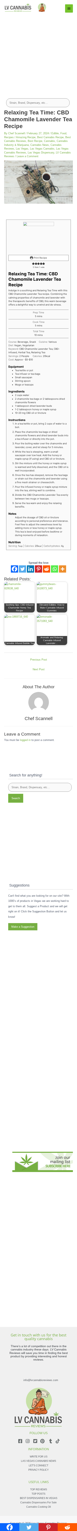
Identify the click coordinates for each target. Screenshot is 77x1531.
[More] (62, 569)
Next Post (39, 669)
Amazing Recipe (26, 137)
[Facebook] (14, 569)
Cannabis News (39, 144)
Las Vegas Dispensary (41, 152)
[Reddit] (46, 569)
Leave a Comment (27, 156)
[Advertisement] (38, 53)
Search (15, 798)
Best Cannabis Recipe (50, 137)
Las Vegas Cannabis (42, 148)
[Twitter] (22, 569)
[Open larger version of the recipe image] (38, 237)
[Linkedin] (30, 569)
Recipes (9, 137)
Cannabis (49, 141)
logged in (25, 740)
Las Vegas (22, 148)
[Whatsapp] (54, 569)
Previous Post (38, 659)
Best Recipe (35, 141)
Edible (55, 133)
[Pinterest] (38, 569)
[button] (33, 263)
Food (63, 133)
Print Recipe (40, 257)
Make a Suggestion (22, 926)
